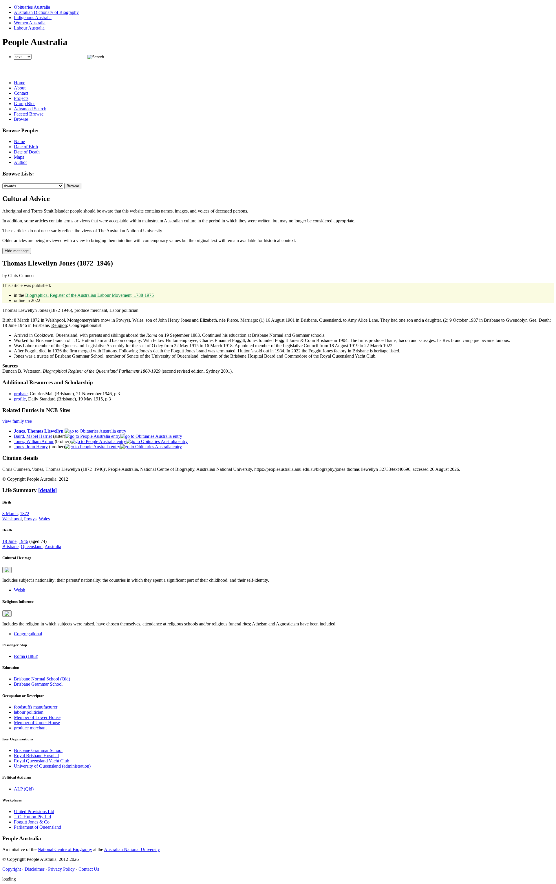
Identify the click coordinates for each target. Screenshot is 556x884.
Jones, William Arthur (34, 441)
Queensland (32, 546)
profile (20, 398)
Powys (30, 518)
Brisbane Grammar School (38, 684)
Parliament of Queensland (37, 827)
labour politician (28, 712)
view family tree (17, 421)
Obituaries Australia (32, 7)
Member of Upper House (37, 722)
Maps (19, 157)
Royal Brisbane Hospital (36, 755)
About (19, 87)
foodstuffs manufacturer (35, 706)
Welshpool (12, 518)
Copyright (11, 869)
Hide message (17, 251)
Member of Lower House (37, 717)
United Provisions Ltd (34, 811)
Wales (44, 518)
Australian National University (132, 849)
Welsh (19, 589)
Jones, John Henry (31, 446)
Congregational (28, 633)
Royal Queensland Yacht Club (41, 760)
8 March (10, 513)
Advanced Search (30, 108)
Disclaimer (34, 869)
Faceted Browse (28, 113)
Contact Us (88, 869)
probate (21, 393)
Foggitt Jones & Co (32, 821)
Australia (53, 546)
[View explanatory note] (7, 570)
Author (20, 162)
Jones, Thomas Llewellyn (38, 431)
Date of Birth (26, 146)
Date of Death (27, 151)
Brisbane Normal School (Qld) (42, 678)
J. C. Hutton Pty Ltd (32, 816)
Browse (21, 119)
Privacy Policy (61, 869)
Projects (21, 98)
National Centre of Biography (65, 849)
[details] (47, 490)
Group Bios (24, 103)
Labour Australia (29, 27)
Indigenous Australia (33, 17)
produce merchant (30, 727)
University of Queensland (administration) (52, 766)
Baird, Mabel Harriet (33, 436)
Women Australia (29, 22)
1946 (23, 541)
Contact (21, 93)
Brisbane (10, 546)
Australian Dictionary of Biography (46, 12)
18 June (9, 541)
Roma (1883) (26, 656)
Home (19, 82)
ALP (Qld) (24, 788)
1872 (24, 513)
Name (19, 141)
